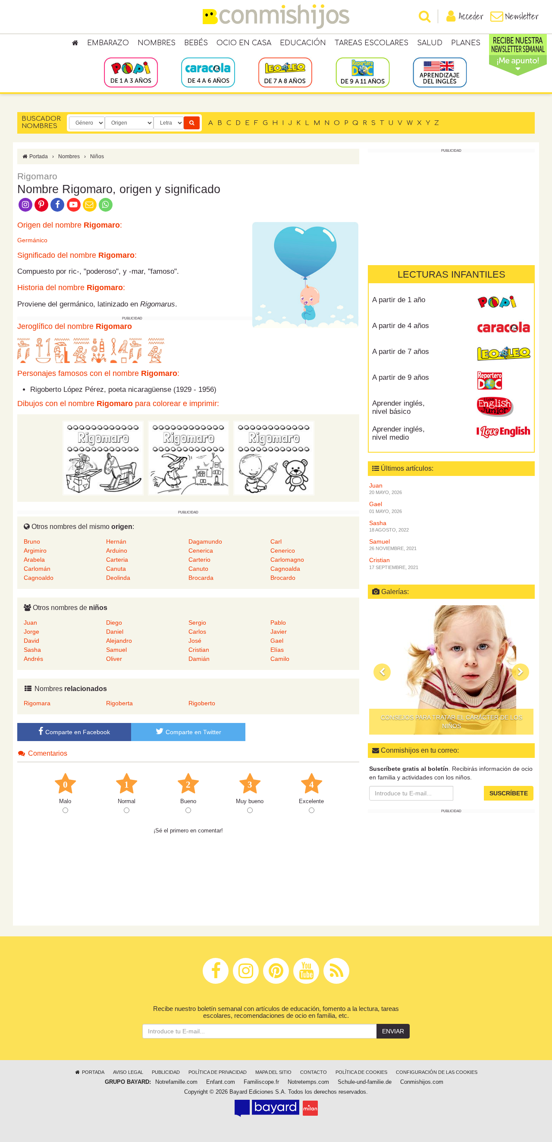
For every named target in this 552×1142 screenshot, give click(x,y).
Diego (114, 622)
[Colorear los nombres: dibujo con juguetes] (103, 457)
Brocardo (282, 577)
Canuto (198, 568)
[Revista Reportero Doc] (503, 380)
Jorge (31, 631)
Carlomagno (287, 559)
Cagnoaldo (38, 577)
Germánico (32, 240)
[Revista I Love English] (503, 432)
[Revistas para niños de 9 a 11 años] (362, 72)
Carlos (197, 631)
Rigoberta (119, 703)
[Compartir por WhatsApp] (106, 203)
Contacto (313, 1072)
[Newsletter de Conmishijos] (89, 203)
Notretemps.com (308, 1082)
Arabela (34, 559)
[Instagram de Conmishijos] (25, 203)
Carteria (117, 559)
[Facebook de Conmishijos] (58, 203)
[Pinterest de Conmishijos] (41, 203)
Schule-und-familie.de (365, 1082)
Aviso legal (128, 1072)
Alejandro (119, 640)
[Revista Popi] (503, 303)
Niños (97, 156)
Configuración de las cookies (436, 1072)
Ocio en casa (243, 43)
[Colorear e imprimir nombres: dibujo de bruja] (188, 457)
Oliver (114, 658)
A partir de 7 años (400, 351)
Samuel (116, 649)
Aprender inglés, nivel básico (398, 407)
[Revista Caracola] (503, 328)
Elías (277, 649)
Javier (278, 631)
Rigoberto (201, 703)
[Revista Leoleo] (503, 354)
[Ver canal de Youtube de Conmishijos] (74, 203)
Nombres (157, 43)
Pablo (278, 622)
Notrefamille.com (176, 1082)
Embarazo (108, 43)
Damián (199, 658)
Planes (465, 43)
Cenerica (200, 550)
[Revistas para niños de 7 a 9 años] (285, 72)
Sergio (197, 622)
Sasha (32, 649)
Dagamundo (205, 541)
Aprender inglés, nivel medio (398, 433)
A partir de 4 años (400, 326)
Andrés (33, 658)
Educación (303, 43)
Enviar (393, 1031)
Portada (38, 156)
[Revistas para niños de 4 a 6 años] (208, 72)
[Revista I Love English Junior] (503, 406)
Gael (276, 640)
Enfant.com (220, 1082)
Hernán (116, 541)
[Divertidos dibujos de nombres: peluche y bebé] (273, 457)
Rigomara (37, 703)
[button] (382, 672)
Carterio (199, 559)
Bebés (196, 43)
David (31, 640)
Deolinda (118, 577)
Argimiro (35, 550)
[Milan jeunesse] (310, 1108)
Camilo (279, 658)
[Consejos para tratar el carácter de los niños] (451, 670)
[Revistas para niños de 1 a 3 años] (131, 72)
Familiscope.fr (261, 1082)
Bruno (32, 541)
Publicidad (166, 1072)
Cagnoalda (285, 568)
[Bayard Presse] (267, 1108)
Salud (429, 43)
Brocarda (200, 577)
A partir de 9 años (400, 377)
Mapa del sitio (273, 1072)
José (194, 640)
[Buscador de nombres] (192, 122)
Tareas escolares (371, 43)
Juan (30, 622)
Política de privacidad (217, 1072)
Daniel (114, 631)
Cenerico (282, 550)
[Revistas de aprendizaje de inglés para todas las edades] (439, 72)
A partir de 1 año (398, 300)
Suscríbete (508, 793)
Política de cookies (361, 1072)
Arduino (116, 550)
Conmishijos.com (421, 1082)
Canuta (116, 568)
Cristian (198, 649)
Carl (276, 541)
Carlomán (37, 568)
